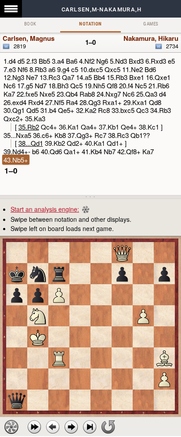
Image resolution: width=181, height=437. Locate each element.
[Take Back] (53, 427)
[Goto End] (90, 427)
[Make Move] (71, 427)
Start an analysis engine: (45, 209)
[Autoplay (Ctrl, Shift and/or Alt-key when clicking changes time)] (34, 427)
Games (150, 24)
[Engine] (11, 427)
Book (30, 24)
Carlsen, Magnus (28, 38)
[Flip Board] (108, 427)
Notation (90, 24)
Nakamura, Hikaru (150, 38)
